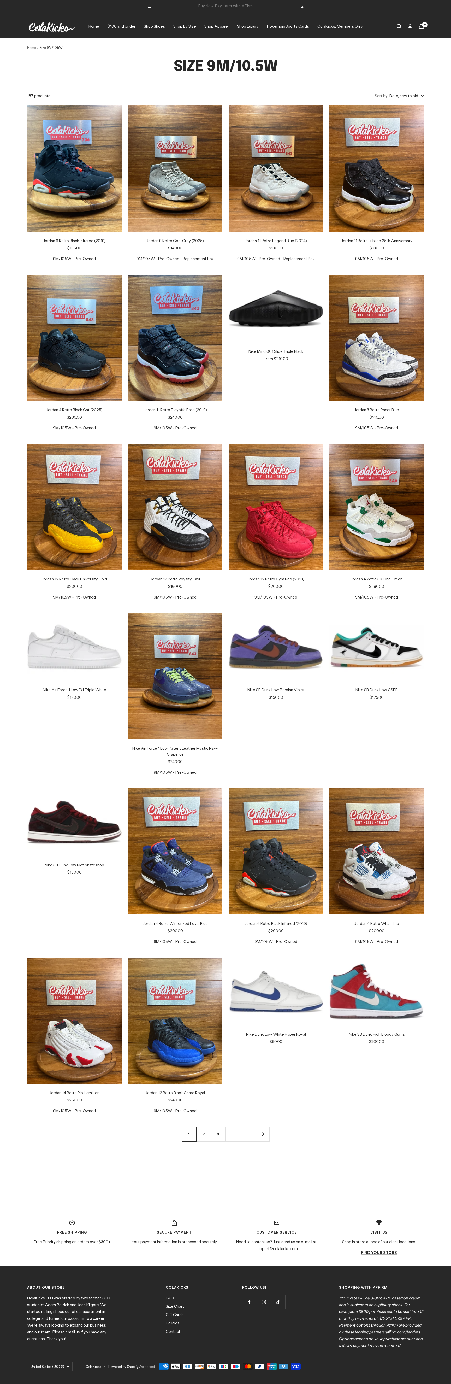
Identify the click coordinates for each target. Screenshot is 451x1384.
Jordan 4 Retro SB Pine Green (376, 579)
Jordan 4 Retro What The (376, 923)
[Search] (399, 26)
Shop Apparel (216, 26)
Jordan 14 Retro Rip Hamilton (74, 1092)
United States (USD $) (47, 1366)
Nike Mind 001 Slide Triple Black (276, 351)
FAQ (170, 1297)
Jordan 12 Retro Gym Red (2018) (276, 579)
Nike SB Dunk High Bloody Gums (377, 1034)
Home (93, 26)
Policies (173, 1323)
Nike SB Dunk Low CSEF (376, 689)
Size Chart (175, 1306)
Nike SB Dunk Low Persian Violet (276, 689)
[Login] (410, 26)
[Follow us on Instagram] (264, 1302)
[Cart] (421, 26)
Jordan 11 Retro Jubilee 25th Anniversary (376, 240)
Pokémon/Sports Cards (288, 26)
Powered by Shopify (123, 1366)
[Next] (262, 1134)
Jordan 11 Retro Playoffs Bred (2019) (175, 409)
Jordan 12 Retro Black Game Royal (175, 1092)
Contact (173, 1331)
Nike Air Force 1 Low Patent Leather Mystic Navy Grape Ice (175, 751)
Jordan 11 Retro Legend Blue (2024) (276, 240)
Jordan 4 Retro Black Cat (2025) (74, 409)
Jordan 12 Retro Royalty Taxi (175, 579)
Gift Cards (175, 1314)
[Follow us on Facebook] (249, 1302)
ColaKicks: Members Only (340, 26)
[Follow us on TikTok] (278, 1302)
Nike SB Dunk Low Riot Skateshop (74, 865)
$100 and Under (121, 26)
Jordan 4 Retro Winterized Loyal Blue (175, 923)
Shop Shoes (154, 26)
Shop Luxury (248, 26)
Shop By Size (184, 26)
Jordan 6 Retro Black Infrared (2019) (74, 240)
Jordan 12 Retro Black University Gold (74, 579)
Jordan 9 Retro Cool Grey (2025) (175, 240)
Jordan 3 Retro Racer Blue (376, 409)
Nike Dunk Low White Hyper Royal (276, 1034)
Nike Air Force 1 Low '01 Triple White (74, 689)
